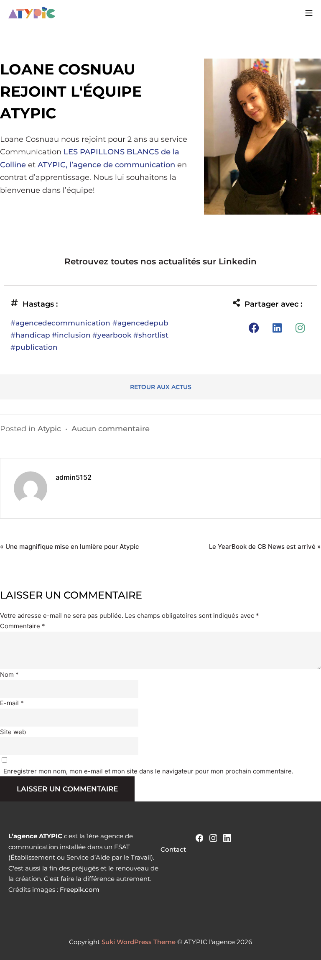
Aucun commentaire (110, 428)
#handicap (30, 335)
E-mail (12, 703)
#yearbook (112, 335)
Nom (9, 674)
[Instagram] (300, 327)
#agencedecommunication (61, 323)
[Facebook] (254, 327)
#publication (34, 347)
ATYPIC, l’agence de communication (106, 164)
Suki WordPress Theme (139, 942)
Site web (13, 732)
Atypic (49, 428)
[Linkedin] (277, 327)
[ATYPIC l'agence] (31, 12)
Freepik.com (79, 889)
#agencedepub (140, 323)
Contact (173, 849)
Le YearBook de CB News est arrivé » (265, 546)
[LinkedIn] (227, 837)
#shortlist (150, 335)
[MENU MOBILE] (309, 12)
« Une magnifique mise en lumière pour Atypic (69, 546)
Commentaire (22, 626)
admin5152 (74, 477)
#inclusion (71, 335)
